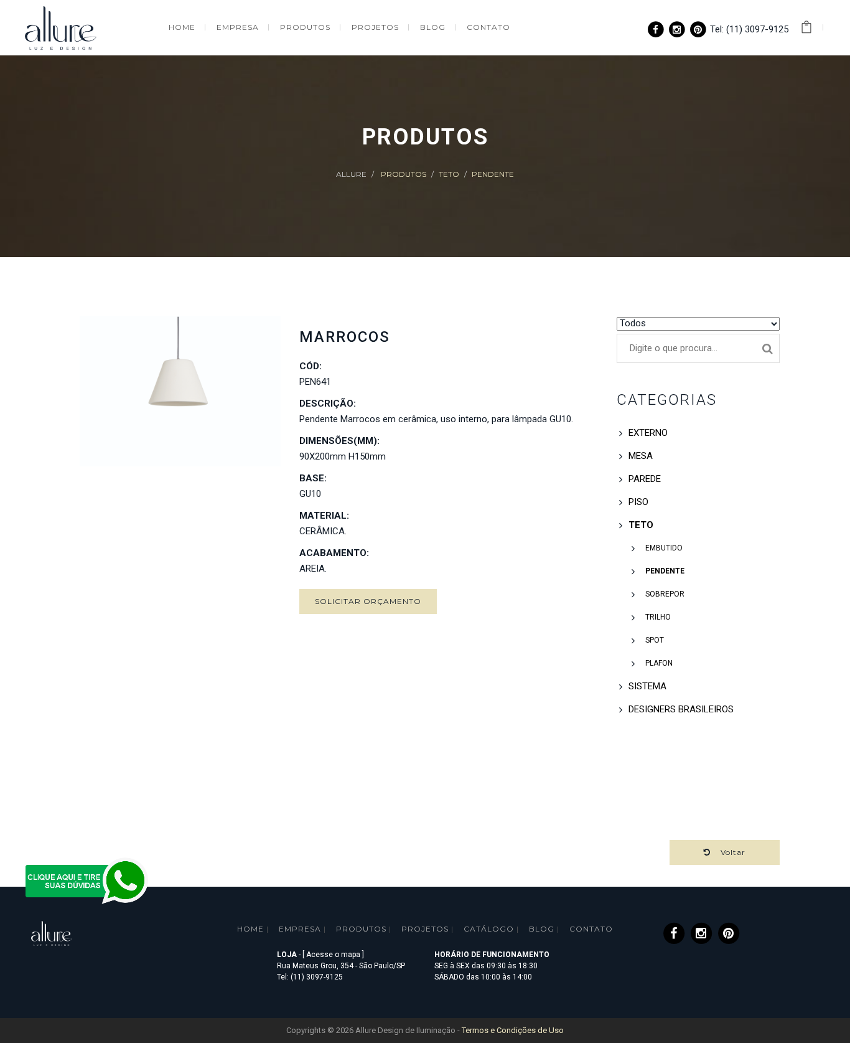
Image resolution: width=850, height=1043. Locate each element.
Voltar (728, 852)
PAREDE (644, 478)
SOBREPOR (663, 594)
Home (250, 928)
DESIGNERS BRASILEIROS (681, 709)
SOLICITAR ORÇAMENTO (368, 601)
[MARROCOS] (180, 391)
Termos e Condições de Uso (513, 1030)
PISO (638, 501)
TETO (449, 174)
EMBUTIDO (663, 548)
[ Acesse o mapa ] (333, 954)
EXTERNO (648, 432)
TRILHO (657, 617)
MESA (640, 455)
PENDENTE (493, 174)
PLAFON (658, 663)
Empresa (300, 928)
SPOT (653, 640)
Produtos (403, 174)
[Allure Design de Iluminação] (60, 26)
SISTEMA (647, 686)
